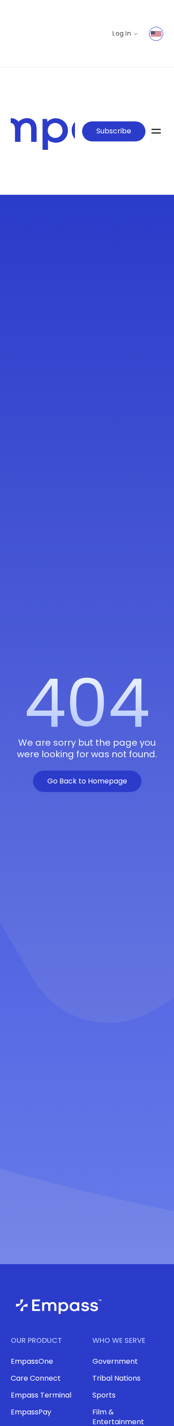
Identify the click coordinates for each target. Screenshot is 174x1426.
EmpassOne (32, 1361)
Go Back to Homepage (87, 781)
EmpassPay (31, 1412)
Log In (121, 33)
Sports (104, 1395)
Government (115, 1361)
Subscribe (113, 131)
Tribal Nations (116, 1378)
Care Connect (36, 1378)
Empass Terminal (41, 1395)
